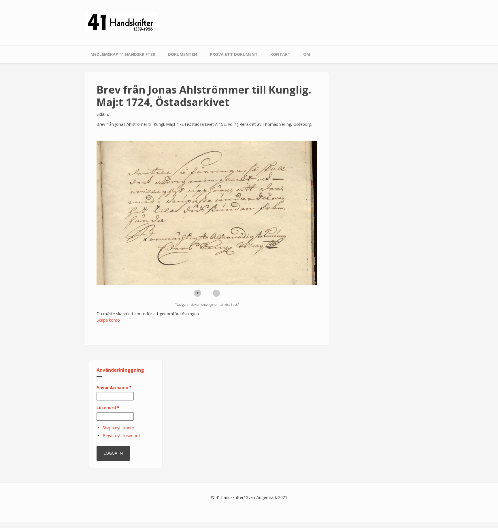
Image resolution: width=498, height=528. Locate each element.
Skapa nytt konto (118, 427)
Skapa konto (108, 320)
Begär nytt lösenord (121, 435)
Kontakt (280, 54)
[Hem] (121, 21)
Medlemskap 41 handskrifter (122, 54)
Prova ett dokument (234, 54)
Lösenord (108, 407)
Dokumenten (182, 54)
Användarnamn (114, 387)
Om (306, 54)
